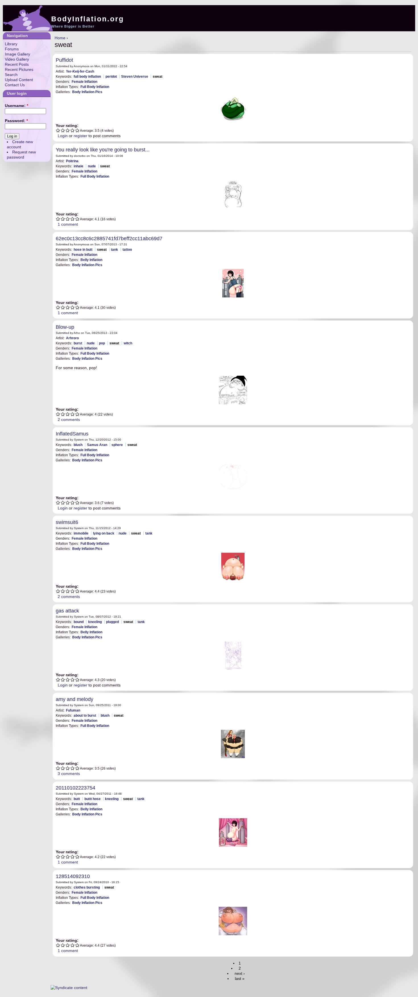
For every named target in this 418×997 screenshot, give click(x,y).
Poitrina (72, 161)
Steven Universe (134, 76)
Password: (16, 120)
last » (240, 978)
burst (78, 343)
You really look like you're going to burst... (103, 150)
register (80, 135)
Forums (12, 49)
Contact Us (15, 85)
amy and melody (74, 699)
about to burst (85, 715)
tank (114, 249)
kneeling (95, 622)
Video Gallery (17, 59)
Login (63, 135)
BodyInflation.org (87, 19)
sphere (117, 445)
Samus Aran (97, 445)
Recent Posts (17, 64)
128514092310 (73, 876)
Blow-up (65, 327)
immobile (81, 533)
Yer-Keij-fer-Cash (80, 71)
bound (79, 622)
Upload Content (19, 79)
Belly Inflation (91, 260)
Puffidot (64, 60)
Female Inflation (84, 81)
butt (77, 799)
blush (78, 445)
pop (102, 343)
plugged (112, 622)
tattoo (127, 249)
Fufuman (73, 710)
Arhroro (72, 338)
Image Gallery (17, 54)
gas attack (67, 611)
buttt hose (92, 799)
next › (240, 973)
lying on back (103, 533)
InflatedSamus (72, 434)
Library (11, 44)
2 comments (69, 419)
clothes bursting (87, 887)
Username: (16, 105)
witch (128, 343)
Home (60, 38)
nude (92, 166)
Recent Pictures (19, 69)
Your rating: (67, 125)
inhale (78, 166)
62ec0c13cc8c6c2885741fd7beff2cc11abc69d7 (109, 238)
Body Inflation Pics (87, 92)
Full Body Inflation (94, 87)
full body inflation (87, 76)
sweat (157, 76)
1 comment (68, 224)
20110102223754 (75, 788)
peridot (111, 76)
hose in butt (83, 249)
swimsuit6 (67, 522)
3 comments (69, 773)
